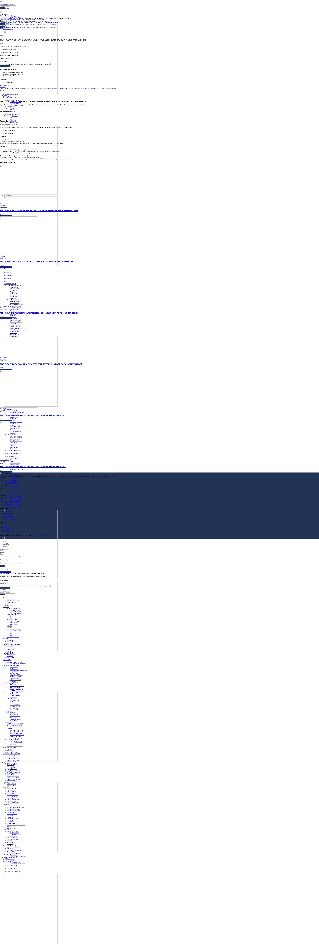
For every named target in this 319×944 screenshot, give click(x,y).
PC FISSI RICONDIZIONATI (14, 727)
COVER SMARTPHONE (13, 818)
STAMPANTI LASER (15, 736)
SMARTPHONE (11, 823)
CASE (11, 702)
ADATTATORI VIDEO (15, 687)
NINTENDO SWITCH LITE (17, 613)
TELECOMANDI (11, 842)
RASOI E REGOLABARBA (13, 777)
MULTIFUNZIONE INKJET (17, 733)
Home (2, 18)
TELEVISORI (10, 844)
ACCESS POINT (14, 714)
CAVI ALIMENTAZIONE (16, 689)
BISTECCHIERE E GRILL (13, 758)
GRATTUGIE (10, 768)
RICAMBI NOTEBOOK (13, 803)
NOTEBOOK (10, 722)
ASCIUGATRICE (11, 646)
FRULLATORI (10, 766)
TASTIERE (12, 678)
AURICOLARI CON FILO (13, 811)
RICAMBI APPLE (11, 792)
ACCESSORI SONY (12, 615)
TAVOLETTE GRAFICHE (16, 679)
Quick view (3, 207)
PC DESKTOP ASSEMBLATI (14, 725)
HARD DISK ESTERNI (16, 743)
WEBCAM (12, 681)
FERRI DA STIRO (11, 762)
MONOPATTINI (11, 750)
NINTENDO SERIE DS (16, 610)
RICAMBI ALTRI (11, 790)
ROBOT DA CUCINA (12, 781)
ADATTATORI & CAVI (12, 831)
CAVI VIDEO (13, 697)
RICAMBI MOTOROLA (13, 799)
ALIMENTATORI (14, 700)
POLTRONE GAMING (16, 676)
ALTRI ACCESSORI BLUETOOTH (15, 807)
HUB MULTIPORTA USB (16, 670)
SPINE (8, 643)
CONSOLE (9, 626)
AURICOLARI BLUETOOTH (14, 809)
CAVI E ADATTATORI (12, 683)
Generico (14, 116)
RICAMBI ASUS (11, 793)
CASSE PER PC (14, 667)
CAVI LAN (12, 694)
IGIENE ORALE (11, 769)
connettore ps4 (44, 88)
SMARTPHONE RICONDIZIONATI (16, 825)
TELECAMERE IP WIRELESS (18, 856)
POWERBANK (10, 822)
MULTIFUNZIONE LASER (17, 735)
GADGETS (9, 627)
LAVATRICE (10, 656)
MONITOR (9, 711)
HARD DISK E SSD (15, 705)
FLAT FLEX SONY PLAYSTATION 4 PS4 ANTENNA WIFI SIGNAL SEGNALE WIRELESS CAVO (39, 210)
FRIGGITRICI (10, 765)
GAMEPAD (13, 668)
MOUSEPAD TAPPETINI (16, 675)
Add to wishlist (4, 85)
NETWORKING (11, 713)
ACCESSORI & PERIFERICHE (15, 662)
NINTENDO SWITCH (16, 611)
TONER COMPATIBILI (16, 738)
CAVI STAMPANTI (15, 695)
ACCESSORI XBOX (12, 619)
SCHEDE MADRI (14, 708)
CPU (11, 703)
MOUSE (12, 673)
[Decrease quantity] (0, 64)
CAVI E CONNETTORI (13, 847)
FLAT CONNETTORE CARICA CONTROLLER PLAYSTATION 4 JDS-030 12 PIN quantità (26, 64)
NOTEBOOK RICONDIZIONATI (15, 724)
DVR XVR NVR (11, 848)
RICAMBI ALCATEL (12, 788)
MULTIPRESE (10, 640)
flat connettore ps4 (110, 88)
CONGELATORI (11, 649)
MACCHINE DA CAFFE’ (13, 771)
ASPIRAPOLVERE (11, 757)
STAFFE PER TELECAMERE (14, 850)
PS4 (11, 616)
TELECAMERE (11, 852)
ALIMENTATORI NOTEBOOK (18, 664)
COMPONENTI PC (12, 698)
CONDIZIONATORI (12, 648)
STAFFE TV (10, 841)
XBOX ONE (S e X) (15, 621)
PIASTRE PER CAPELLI (13, 776)
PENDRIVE (13, 744)
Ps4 (27, 18)
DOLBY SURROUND (12, 839)
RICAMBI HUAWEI (12, 796)
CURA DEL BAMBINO (13, 760)
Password (3, 560)
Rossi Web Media (45, 535)
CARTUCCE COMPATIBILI (17, 730)
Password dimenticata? (16, 563)
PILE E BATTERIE (11, 641)
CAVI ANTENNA (14, 833)
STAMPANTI (10, 728)
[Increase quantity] (55, 64)
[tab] (6, 93)
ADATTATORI (10, 599)
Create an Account (5, 572)
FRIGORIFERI (10, 653)
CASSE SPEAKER (11, 602)
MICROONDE (10, 651)
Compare (2, 87)
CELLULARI (10, 815)
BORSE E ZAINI (14, 665)
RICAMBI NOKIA (11, 801)
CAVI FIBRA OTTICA (15, 834)
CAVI (8, 604)
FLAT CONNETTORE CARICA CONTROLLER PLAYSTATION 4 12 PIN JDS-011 (33, 466)
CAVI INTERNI (14, 692)
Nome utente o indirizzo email (10, 557)
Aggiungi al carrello (5, 66)
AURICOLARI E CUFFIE (13, 600)
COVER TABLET (11, 820)
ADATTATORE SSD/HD (16, 684)
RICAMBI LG (10, 798)
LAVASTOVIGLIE (11, 654)
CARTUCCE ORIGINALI (16, 732)
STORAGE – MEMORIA (13, 739)
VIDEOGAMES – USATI (13, 637)
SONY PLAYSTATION (20, 18)
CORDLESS (10, 817)
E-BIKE (9, 749)
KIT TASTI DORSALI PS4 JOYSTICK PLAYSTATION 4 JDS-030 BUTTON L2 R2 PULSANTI (37, 262)
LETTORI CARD (14, 671)
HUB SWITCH (14, 717)
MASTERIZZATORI (15, 706)
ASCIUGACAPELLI (12, 755)
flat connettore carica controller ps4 (60, 88)
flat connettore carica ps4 (79, 88)
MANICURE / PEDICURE (14, 773)
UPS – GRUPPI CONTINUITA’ (15, 746)
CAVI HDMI (13, 836)
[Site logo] (7, 4)
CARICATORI (10, 812)
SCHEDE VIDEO (14, 709)
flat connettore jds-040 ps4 (95, 88)
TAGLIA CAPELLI (11, 785)
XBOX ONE (13, 635)
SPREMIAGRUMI (11, 784)
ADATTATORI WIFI (15, 716)
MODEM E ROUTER (15, 719)
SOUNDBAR (10, 605)
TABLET (9, 826)
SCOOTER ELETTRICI (12, 752)
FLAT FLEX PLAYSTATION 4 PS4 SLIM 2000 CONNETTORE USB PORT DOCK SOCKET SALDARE (41, 364)
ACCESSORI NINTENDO (13, 608)
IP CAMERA (13, 855)
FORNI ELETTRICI (12, 763)
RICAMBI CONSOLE (9, 18)
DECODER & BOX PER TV (14, 837)
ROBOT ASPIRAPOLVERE (13, 779)
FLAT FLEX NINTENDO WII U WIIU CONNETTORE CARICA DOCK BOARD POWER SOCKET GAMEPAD (29, 24)
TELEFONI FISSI (11, 828)
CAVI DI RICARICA (12, 814)
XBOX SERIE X (14, 624)
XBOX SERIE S (14, 623)
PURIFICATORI (11, 657)
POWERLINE (13, 720)
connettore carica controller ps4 (29, 88)
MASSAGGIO (10, 774)
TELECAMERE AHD (15, 853)
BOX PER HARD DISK (16, 741)
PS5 (11, 618)
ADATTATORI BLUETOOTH (17, 686)
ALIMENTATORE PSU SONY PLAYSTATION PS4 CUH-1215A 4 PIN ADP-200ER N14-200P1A (39, 313)
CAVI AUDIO (13, 690)
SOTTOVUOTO (10, 782)
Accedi (2, 566)
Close (1, 550)
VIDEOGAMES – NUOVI (13, 629)
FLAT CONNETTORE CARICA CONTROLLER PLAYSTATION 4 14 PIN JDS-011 (22, 21)
